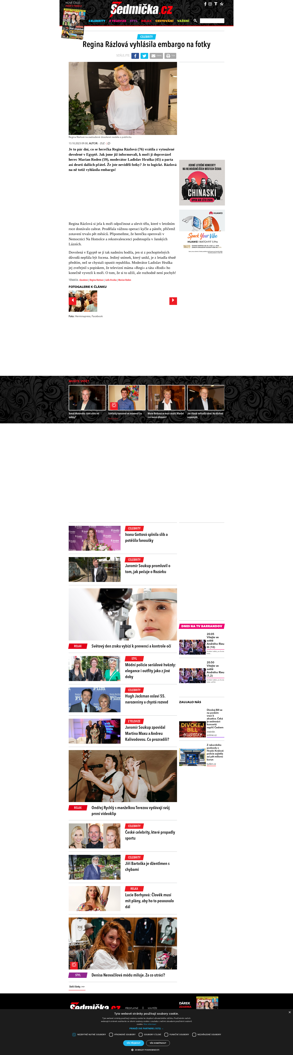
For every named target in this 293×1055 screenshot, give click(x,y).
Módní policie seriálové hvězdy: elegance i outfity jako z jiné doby (150, 671)
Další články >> (77, 987)
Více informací (150, 1024)
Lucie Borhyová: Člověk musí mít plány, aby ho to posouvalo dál (149, 901)
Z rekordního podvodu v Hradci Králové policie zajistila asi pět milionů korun (215, 752)
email (159, 56)
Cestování (164, 21)
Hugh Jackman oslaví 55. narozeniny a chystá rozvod (146, 699)
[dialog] (146, 1032)
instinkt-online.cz (212, 734)
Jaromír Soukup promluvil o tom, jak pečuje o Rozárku (147, 569)
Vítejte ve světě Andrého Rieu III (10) (215, 641)
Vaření (183, 21)
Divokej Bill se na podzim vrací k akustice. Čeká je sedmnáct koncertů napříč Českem (215, 719)
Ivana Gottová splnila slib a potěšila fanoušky (146, 538)
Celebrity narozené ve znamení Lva (125, 413)
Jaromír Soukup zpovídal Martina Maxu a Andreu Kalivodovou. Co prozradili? (147, 734)
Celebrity (97, 21)
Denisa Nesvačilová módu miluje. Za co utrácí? (128, 975)
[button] (146, 1028)
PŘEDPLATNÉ (131, 1008)
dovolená (83, 280)
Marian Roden (124, 280)
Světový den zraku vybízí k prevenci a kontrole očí (131, 646)
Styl (133, 21)
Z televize (117, 21)
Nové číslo (74, 4)
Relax (146, 21)
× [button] (289, 1012)
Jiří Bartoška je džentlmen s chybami (147, 867)
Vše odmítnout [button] (158, 1043)
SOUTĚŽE (152, 1008)
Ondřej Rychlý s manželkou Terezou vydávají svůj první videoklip (131, 811)
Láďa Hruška (111, 280)
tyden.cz (211, 764)
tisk (173, 56)
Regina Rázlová (96, 280)
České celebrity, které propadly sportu (150, 835)
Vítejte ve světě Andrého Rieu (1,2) (215, 669)
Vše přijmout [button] (134, 1043)
